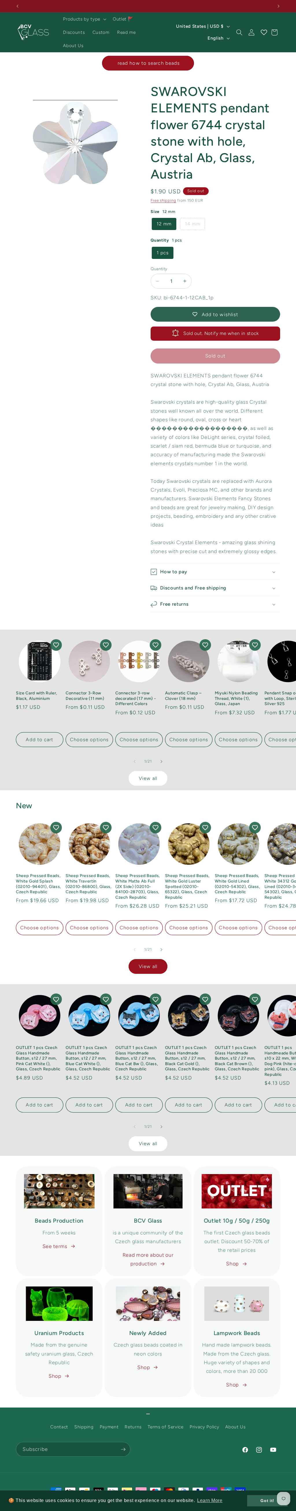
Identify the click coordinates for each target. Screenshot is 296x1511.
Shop (232, 1263)
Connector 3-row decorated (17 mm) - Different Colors (135, 698)
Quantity (159, 268)
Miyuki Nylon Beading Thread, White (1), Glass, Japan (236, 698)
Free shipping (163, 200)
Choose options (89, 739)
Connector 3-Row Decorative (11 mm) (85, 695)
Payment (109, 1427)
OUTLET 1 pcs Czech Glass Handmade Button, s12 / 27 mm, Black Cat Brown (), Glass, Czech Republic (237, 1058)
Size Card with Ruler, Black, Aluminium (36, 695)
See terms (54, 1246)
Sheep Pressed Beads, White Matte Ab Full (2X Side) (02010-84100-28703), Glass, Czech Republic (137, 886)
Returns (133, 1427)
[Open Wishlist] (264, 32)
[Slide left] (134, 761)
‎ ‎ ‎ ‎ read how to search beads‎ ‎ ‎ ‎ (148, 63)
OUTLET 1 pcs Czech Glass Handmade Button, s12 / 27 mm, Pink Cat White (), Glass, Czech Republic (38, 1058)
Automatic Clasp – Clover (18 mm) (183, 695)
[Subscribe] (123, 1449)
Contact (59, 1427)
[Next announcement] (278, 6)
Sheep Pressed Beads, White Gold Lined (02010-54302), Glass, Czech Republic (237, 883)
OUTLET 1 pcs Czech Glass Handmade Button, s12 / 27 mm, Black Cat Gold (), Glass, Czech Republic (187, 1058)
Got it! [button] (267, 1500)
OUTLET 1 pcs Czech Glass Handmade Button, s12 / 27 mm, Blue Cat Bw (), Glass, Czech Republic (136, 1058)
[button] (84, 19)
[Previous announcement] (17, 6)
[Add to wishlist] (56, 645)
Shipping (83, 1427)
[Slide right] (161, 761)
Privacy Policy (204, 1427)
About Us (235, 1427)
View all (148, 778)
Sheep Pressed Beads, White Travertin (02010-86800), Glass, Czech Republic (89, 883)
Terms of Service (166, 1427)
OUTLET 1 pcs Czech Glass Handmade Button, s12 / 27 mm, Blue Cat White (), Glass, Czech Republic (88, 1058)
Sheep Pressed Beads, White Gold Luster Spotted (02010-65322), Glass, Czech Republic (187, 886)
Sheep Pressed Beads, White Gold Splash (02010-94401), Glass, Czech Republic (38, 883)
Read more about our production (148, 1259)
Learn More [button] (210, 1500)
